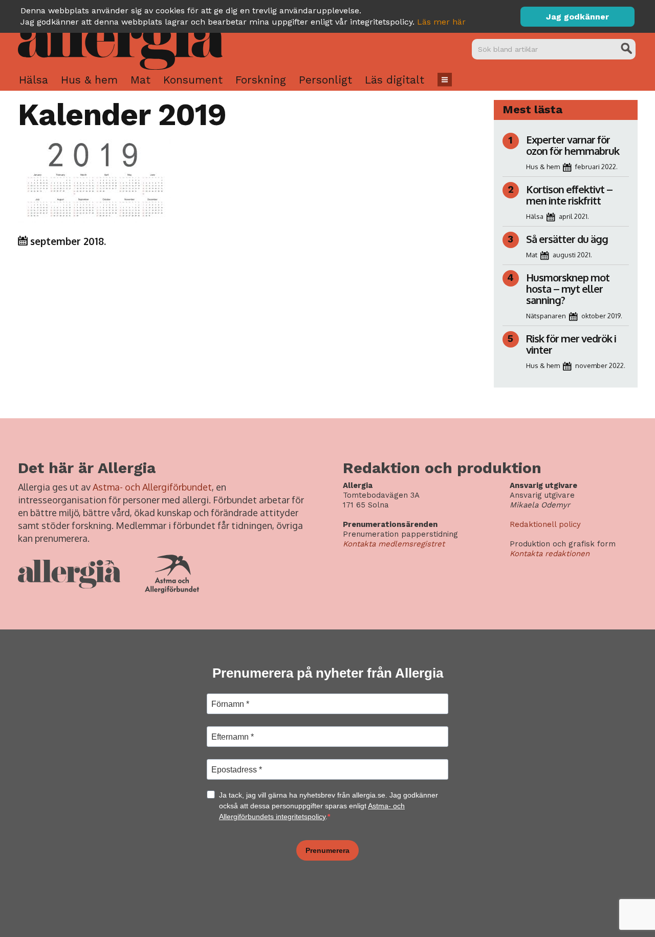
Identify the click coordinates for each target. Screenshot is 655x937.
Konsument (193, 79)
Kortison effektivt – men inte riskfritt (569, 194)
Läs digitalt (394, 79)
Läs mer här (441, 22)
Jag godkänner (577, 17)
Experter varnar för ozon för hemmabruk (572, 145)
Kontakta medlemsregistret (394, 543)
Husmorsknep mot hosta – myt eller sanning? (567, 289)
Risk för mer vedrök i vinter (571, 344)
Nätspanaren (546, 316)
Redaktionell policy (545, 524)
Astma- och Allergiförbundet (152, 487)
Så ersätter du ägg (567, 239)
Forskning (260, 79)
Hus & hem (89, 79)
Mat (140, 79)
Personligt (325, 79)
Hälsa (33, 79)
